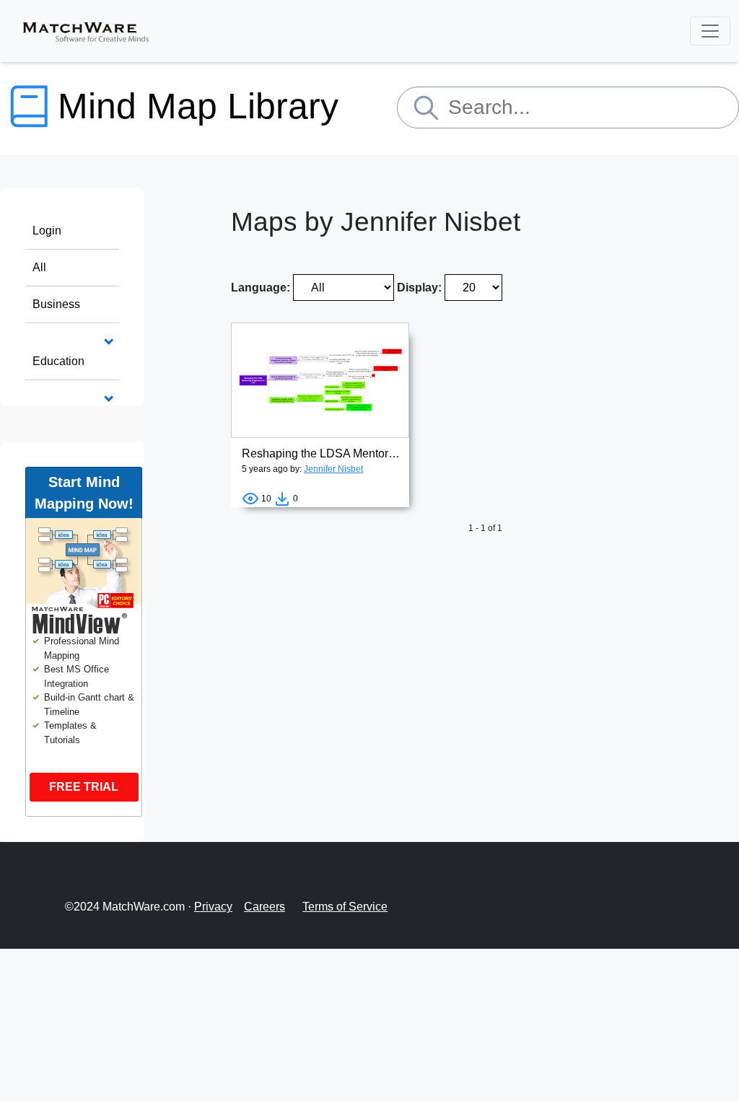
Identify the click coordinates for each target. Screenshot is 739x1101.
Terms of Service (345, 906)
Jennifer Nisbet (333, 469)
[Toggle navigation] (710, 31)
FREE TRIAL (83, 787)
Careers (264, 906)
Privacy (213, 906)
